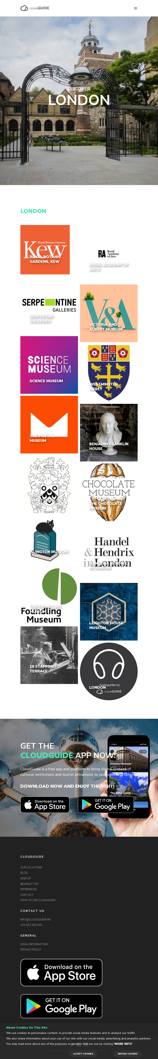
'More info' (123, 1044)
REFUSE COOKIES (127, 1053)
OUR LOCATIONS (31, 867)
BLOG (24, 873)
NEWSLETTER (29, 884)
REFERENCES (28, 889)
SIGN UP (25, 878)
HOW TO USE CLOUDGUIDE (37, 900)
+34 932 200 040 (31, 925)
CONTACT (27, 895)
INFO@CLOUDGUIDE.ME (35, 920)
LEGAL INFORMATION (34, 944)
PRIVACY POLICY (30, 950)
